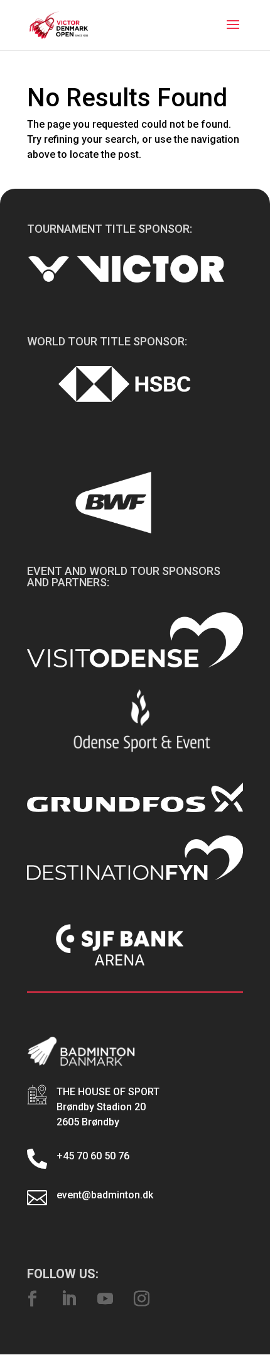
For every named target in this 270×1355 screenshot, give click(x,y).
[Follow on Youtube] (105, 1299)
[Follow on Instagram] (141, 1299)
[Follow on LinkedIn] (68, 1299)
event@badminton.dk (105, 1195)
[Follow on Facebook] (32, 1299)
